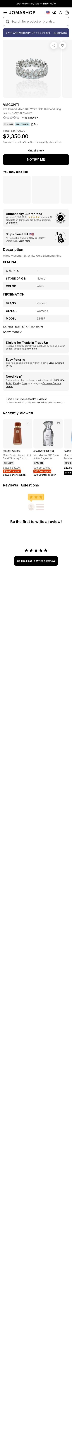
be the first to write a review (36, 560)
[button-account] (54, 12)
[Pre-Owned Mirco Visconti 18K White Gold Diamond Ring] (62, 45)
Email (16, 383)
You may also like (15, 172)
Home (9, 399)
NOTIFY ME (36, 159)
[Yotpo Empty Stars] (11, 117)
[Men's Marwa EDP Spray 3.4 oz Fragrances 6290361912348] (58, 423)
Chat (24, 383)
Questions (30, 485)
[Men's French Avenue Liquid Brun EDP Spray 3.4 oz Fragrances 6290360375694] (28, 423)
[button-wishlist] (60, 12)
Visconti (43, 399)
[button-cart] (67, 12)
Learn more (12, 222)
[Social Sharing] (53, 45)
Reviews (10, 485)
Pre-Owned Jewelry (25, 399)
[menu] (5, 12)
